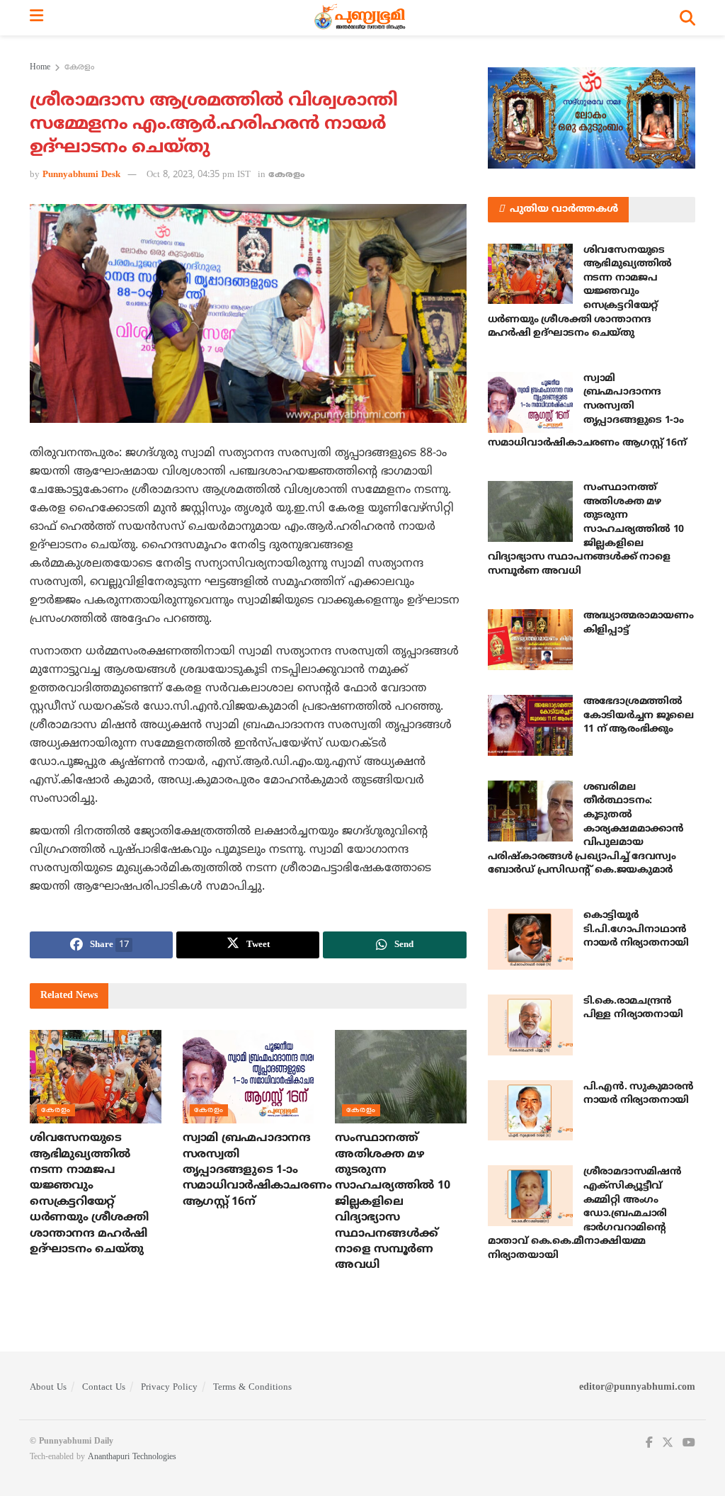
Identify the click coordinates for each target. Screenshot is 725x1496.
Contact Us (103, 1387)
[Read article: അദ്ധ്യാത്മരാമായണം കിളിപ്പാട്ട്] (530, 639)
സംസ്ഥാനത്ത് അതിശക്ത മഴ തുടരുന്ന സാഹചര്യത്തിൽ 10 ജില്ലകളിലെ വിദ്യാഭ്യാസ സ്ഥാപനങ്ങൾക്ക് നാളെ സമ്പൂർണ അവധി (392, 1201)
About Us (48, 1387)
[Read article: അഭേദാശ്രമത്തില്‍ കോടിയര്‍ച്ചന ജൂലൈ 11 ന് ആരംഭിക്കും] (530, 725)
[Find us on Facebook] (649, 1443)
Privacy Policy (169, 1387)
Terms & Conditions (252, 1387)
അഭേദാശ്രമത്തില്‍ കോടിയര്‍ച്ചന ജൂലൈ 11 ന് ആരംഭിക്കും (638, 715)
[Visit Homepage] (361, 18)
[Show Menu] (36, 17)
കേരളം (79, 67)
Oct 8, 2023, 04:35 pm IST (199, 175)
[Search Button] (687, 18)
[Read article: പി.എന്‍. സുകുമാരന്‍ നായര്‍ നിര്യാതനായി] (530, 1110)
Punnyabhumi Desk (81, 175)
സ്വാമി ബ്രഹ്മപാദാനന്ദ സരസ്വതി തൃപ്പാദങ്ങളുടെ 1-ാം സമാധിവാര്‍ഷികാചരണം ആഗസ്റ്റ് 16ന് (257, 1170)
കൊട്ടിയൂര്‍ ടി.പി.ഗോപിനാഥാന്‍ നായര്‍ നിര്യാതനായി (636, 929)
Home (40, 67)
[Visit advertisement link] (591, 118)
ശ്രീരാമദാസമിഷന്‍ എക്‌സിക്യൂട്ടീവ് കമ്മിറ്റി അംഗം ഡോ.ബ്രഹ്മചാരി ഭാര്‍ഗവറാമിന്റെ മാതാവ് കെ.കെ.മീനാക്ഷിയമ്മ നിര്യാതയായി (585, 1214)
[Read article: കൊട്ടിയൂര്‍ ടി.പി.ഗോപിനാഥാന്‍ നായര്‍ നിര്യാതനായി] (530, 939)
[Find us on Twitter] (667, 1443)
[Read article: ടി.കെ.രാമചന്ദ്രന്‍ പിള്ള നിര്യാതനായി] (530, 1024)
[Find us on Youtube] (689, 1443)
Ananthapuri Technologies (132, 1457)
